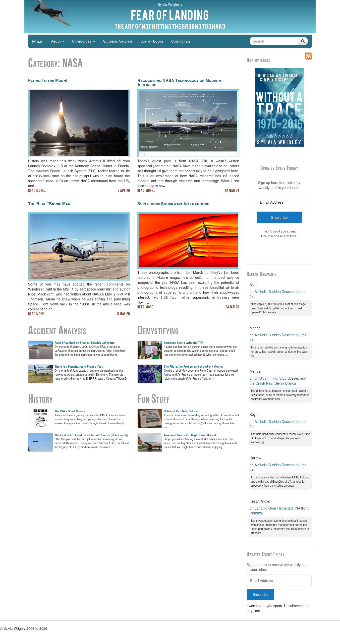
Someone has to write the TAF (183, 343)
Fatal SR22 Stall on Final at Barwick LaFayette (84, 343)
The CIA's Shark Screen (70, 411)
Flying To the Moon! (47, 80)
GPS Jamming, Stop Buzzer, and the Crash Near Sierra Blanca (278, 381)
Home (38, 41)
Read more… (37, 191)
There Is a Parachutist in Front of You (79, 366)
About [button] (56, 41)
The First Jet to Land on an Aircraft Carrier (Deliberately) (91, 435)
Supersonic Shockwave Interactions (173, 203)
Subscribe (260, 594)
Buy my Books (152, 41)
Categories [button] (82, 41)
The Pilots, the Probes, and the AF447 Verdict (193, 366)
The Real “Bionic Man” (50, 203)
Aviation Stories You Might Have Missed (190, 435)
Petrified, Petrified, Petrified (182, 411)
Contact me (181, 41)
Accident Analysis (118, 41)
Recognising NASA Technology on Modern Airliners (179, 82)
